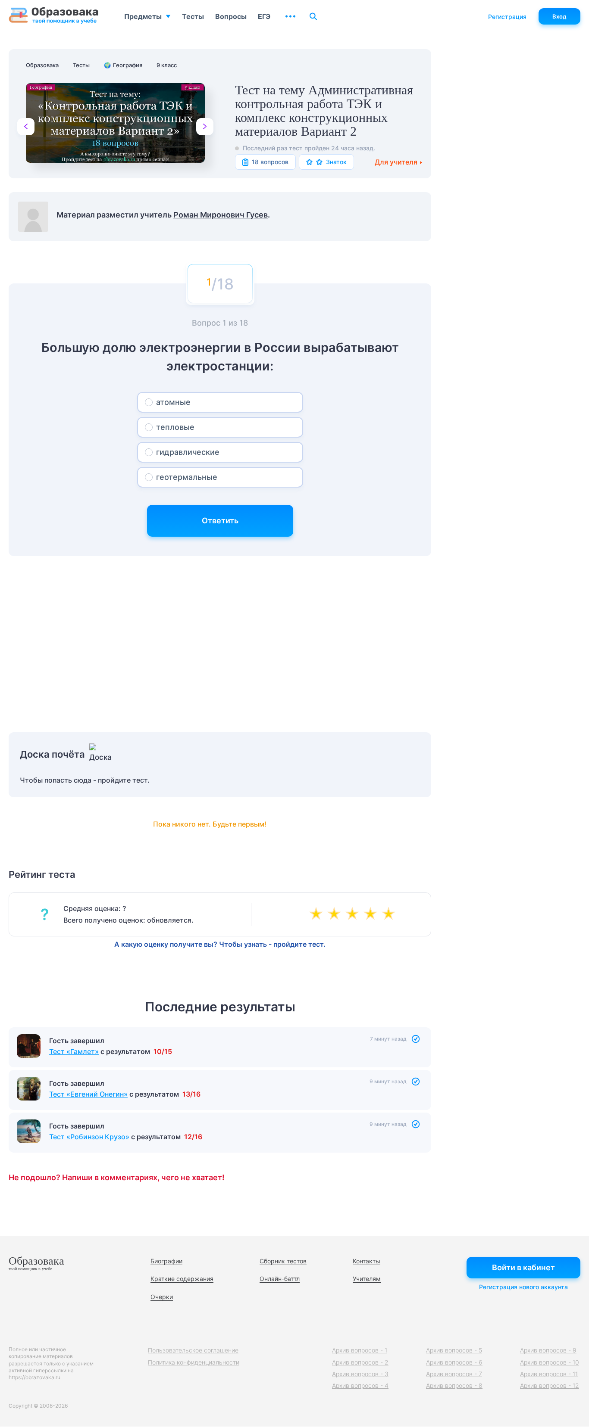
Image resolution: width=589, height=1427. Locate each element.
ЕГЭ (264, 16)
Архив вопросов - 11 (549, 1373)
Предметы (143, 16)
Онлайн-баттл (280, 1278)
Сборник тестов (283, 1261)
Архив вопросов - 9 (548, 1350)
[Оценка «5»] (390, 914)
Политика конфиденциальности (193, 1362)
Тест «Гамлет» (74, 1051)
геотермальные (186, 477)
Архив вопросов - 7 (454, 1373)
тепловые (175, 427)
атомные (173, 402)
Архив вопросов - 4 (360, 1385)
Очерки (161, 1296)
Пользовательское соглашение (193, 1350)
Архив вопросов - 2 (360, 1362)
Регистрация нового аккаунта (523, 1286)
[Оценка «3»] (354, 914)
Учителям (367, 1278)
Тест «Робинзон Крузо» (89, 1136)
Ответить (220, 520)
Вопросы (231, 16)
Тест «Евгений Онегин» (88, 1094)
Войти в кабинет (523, 1267)
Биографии (166, 1261)
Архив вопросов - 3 (360, 1373)
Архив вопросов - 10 (549, 1362)
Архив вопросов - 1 (359, 1350)
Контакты (366, 1261)
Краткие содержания (181, 1278)
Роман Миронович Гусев (220, 214)
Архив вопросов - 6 (454, 1362)
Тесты (193, 16)
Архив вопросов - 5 (454, 1350)
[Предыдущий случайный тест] (25, 126)
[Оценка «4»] (372, 914)
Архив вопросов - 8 (454, 1385)
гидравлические (187, 452)
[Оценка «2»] (336, 914)
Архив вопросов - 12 (549, 1385)
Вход (559, 16)
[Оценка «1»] (318, 914)
